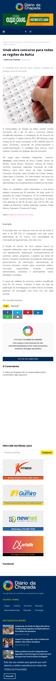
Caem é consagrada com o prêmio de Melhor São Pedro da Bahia (32, 640)
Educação (18, 42)
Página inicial (8, 42)
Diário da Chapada (12, 60)
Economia (28, 606)
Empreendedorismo (12, 610)
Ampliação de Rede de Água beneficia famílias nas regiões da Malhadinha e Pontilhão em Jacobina (32, 628)
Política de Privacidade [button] (15, 669)
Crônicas (16, 606)
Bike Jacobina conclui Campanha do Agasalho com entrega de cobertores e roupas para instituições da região (33, 654)
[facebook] (25, 31)
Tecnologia (39, 610)
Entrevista (27, 610)
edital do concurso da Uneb (21, 214)
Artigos (7, 606)
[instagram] (30, 31)
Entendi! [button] (10, 676)
